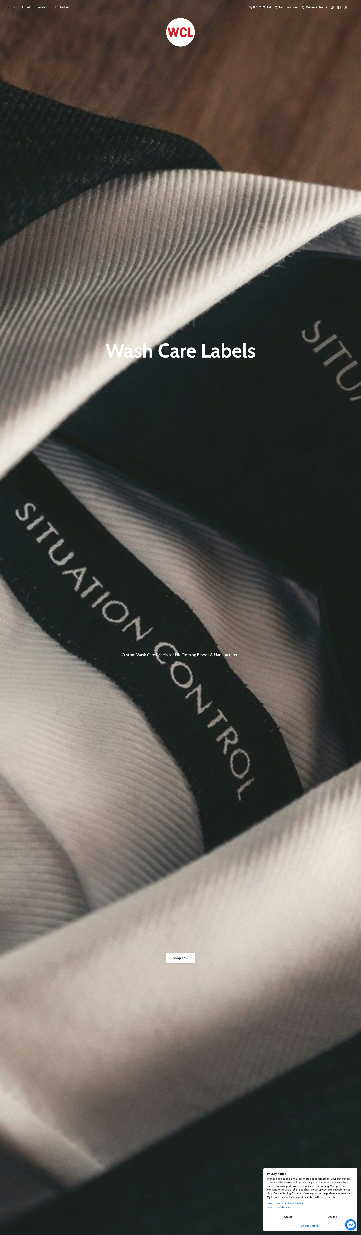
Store (11, 7)
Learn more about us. (279, 1207)
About (25, 7)
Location (42, 7)
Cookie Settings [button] (310, 1225)
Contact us (62, 7)
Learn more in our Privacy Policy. (285, 1203)
